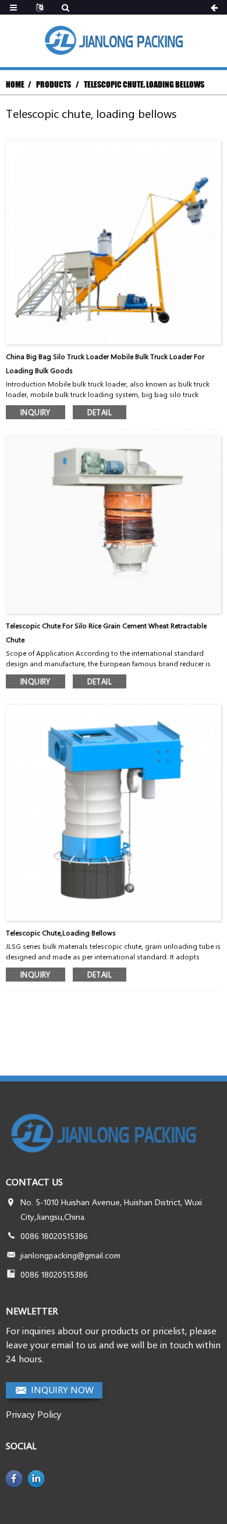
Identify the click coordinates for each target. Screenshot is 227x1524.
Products (53, 84)
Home (15, 84)
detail (99, 412)
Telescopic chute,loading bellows (61, 932)
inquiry (35, 412)
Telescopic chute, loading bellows (144, 84)
